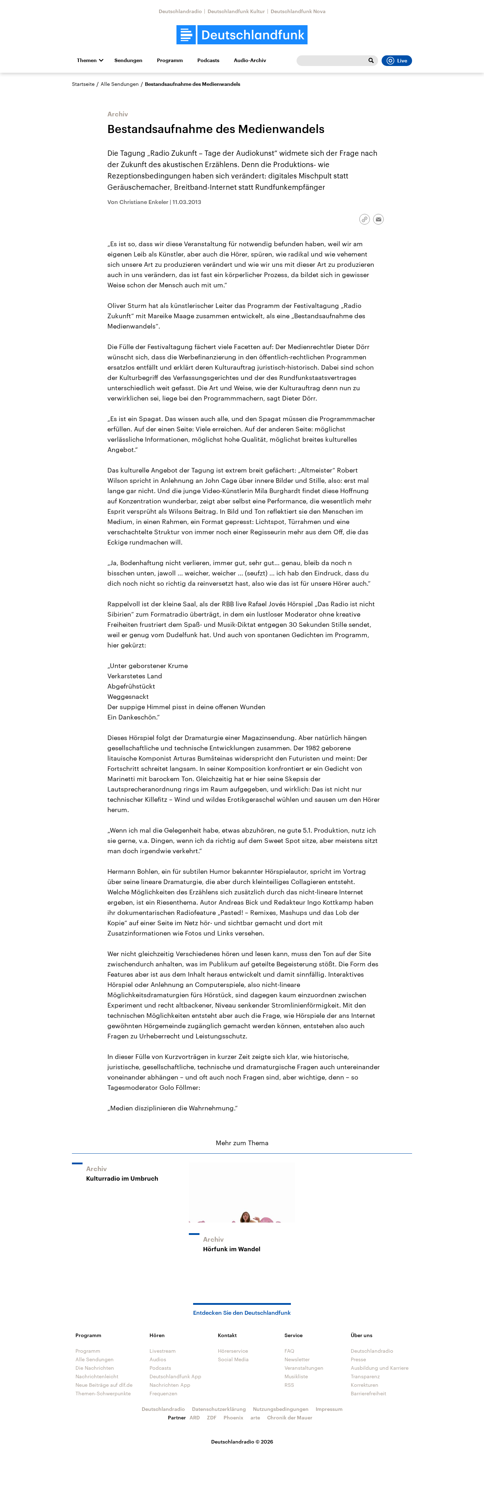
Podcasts (208, 60)
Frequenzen (164, 1393)
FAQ (289, 1351)
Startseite (83, 84)
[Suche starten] (371, 60)
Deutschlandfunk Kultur (236, 11)
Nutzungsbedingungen (281, 1409)
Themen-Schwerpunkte (103, 1393)
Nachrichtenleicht (96, 1376)
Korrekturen (364, 1385)
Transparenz (365, 1376)
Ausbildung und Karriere (380, 1368)
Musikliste (296, 1376)
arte (255, 1417)
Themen (87, 60)
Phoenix (233, 1417)
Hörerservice (233, 1351)
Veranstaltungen (304, 1368)
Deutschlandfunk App (175, 1376)
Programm (170, 60)
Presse (358, 1359)
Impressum (329, 1409)
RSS (289, 1385)
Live (402, 60)
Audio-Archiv (250, 60)
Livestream (163, 1351)
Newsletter (297, 1359)
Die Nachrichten (94, 1368)
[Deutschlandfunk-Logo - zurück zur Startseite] (242, 35)
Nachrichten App (170, 1385)
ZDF (211, 1417)
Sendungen (128, 60)
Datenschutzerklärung (219, 1409)
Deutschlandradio (180, 11)
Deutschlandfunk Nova (298, 11)
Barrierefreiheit (368, 1393)
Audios (158, 1359)
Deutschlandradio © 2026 (242, 1442)
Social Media (233, 1359)
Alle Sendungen (120, 84)
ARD (195, 1417)
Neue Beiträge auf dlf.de (104, 1385)
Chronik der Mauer (290, 1417)
